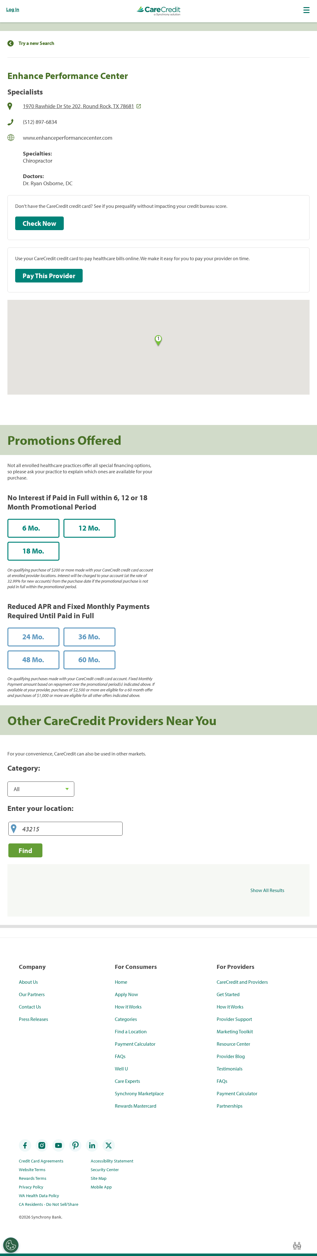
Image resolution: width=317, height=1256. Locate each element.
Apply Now (126, 994)
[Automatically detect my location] (13, 829)
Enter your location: (40, 808)
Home (121, 982)
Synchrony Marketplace (139, 1093)
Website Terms (32, 1169)
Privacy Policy (31, 1187)
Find (25, 850)
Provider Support (234, 1019)
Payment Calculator (135, 1044)
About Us (28, 982)
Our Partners (32, 994)
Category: (23, 767)
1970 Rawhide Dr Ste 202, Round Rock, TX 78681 (78, 106)
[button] (307, 10)
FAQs (120, 1056)
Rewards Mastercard (135, 1106)
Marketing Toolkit (235, 1031)
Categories (126, 1019)
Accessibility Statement (112, 1161)
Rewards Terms (32, 1178)
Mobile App (101, 1187)
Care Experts (127, 1081)
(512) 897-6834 (40, 121)
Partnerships (229, 1106)
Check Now (39, 223)
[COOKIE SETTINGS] (11, 1245)
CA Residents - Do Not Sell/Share (48, 1204)
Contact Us (30, 1007)
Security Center (105, 1169)
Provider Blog (231, 1056)
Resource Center (233, 1044)
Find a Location (131, 1031)
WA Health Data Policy (39, 1195)
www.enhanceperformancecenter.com (67, 137)
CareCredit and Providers (242, 982)
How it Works (128, 1007)
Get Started (228, 994)
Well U (121, 1069)
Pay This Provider (49, 275)
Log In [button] (12, 9)
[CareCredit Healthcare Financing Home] (158, 11)
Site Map (98, 1178)
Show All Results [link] (267, 890)
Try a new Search (36, 43)
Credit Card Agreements (41, 1161)
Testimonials (229, 1069)
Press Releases (33, 1019)
